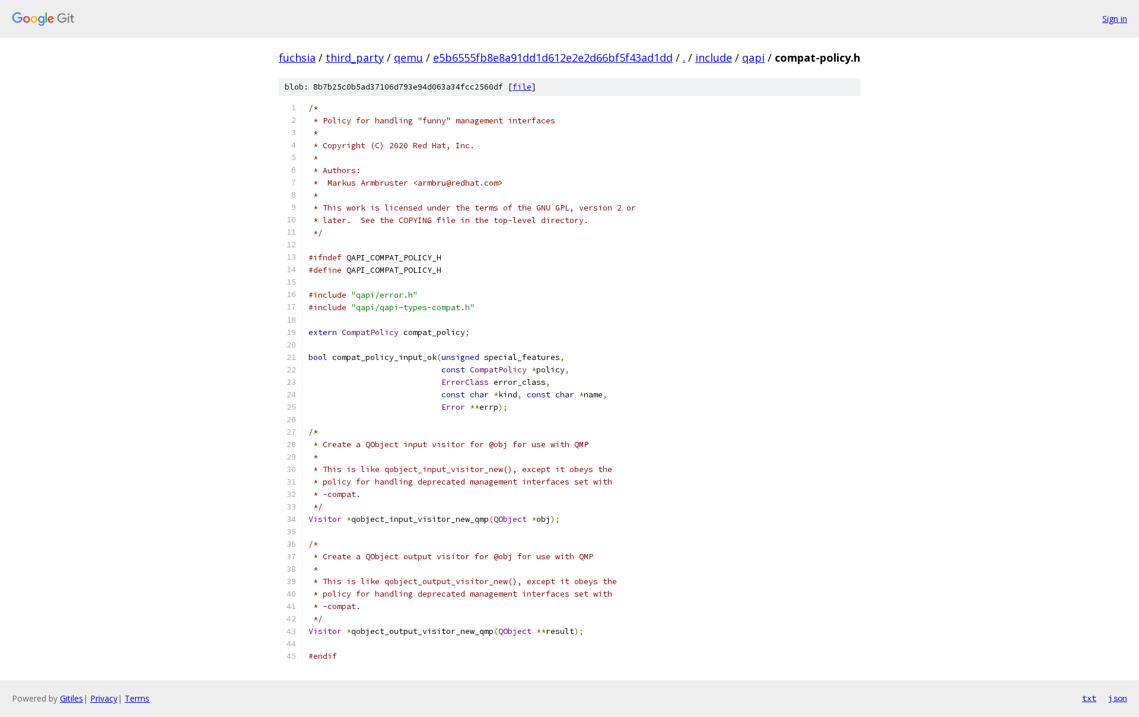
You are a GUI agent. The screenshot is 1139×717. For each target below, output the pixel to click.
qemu (408, 57)
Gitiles (71, 698)
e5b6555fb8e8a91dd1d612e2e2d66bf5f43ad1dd (553, 57)
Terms (137, 698)
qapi (753, 57)
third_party (355, 57)
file (522, 87)
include (713, 57)
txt (1089, 698)
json (1117, 698)
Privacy (103, 698)
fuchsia (297, 57)
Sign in (1114, 18)
